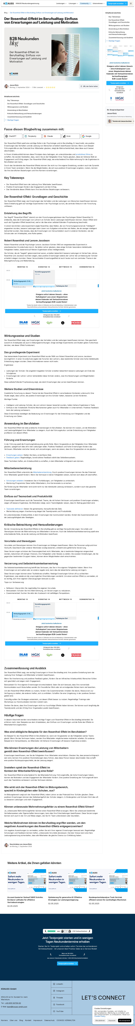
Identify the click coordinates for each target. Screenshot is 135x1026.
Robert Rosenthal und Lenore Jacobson (27, 240)
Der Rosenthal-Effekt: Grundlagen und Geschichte (36, 196)
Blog (5, 13)
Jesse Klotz (14, 85)
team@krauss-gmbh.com (17, 1007)
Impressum (37, 1020)
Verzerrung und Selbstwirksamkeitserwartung (31, 563)
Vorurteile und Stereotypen (20, 541)
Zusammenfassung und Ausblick (25, 668)
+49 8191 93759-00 (13, 1003)
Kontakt (28, 1020)
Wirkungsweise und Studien (22, 335)
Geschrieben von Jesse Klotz (21, 844)
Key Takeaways (14, 177)
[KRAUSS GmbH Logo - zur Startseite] (9, 3)
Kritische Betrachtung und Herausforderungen (33, 524)
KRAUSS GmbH (8, 989)
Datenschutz (49, 1020)
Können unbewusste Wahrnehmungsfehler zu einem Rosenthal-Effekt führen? (49, 806)
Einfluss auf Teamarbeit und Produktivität (28, 496)
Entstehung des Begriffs (18, 213)
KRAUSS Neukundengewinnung (27, 3)
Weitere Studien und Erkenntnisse (23, 389)
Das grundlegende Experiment (21, 352)
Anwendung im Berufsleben (21, 423)
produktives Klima (83, 154)
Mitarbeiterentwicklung (17, 468)
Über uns (13, 1020)
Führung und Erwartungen (19, 440)
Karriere (4, 1020)
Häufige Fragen (14, 715)
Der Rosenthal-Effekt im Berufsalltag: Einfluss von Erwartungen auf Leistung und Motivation (42, 13)
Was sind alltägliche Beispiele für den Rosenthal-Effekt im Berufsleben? (45, 731)
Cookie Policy (99, 1016)
